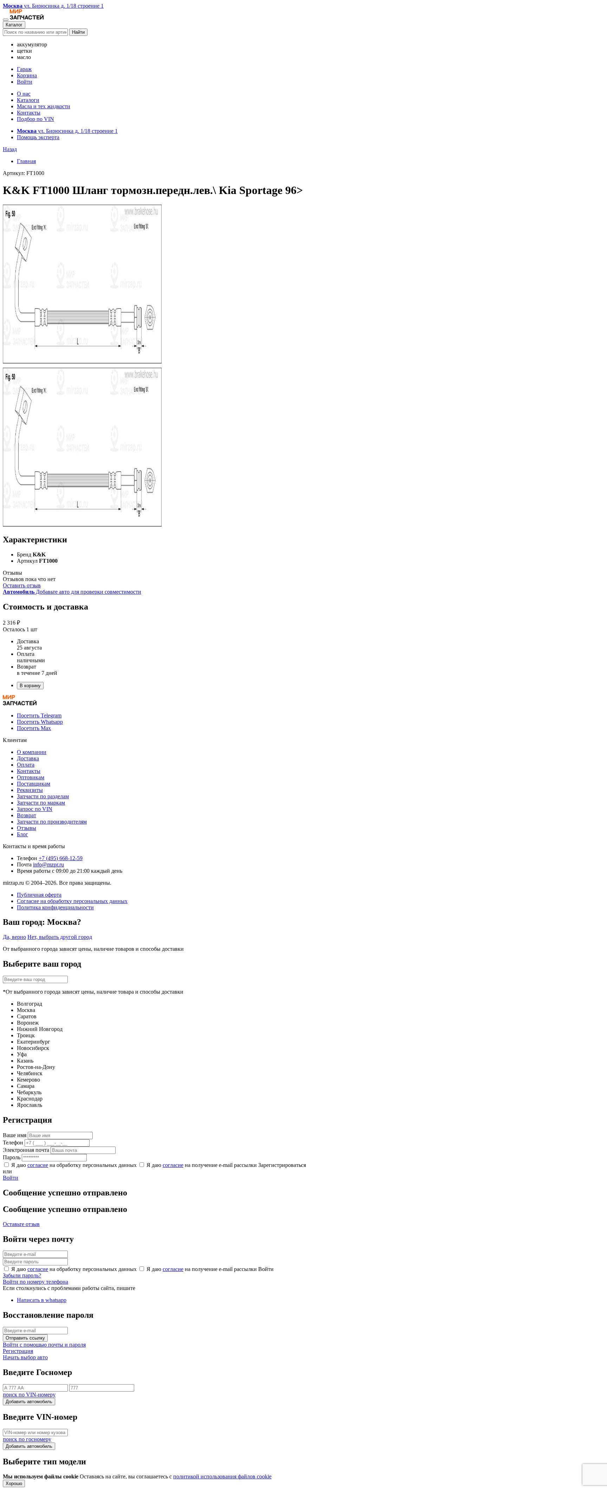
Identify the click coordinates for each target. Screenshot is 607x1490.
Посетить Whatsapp (40, 722)
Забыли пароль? (22, 1275)
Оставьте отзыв (21, 1224)
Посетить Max (34, 728)
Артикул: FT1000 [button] (23, 173)
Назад (10, 149)
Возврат (26, 815)
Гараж (24, 69)
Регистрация (18, 1351)
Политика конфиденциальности (55, 907)
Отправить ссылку (25, 1338)
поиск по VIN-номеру (29, 1395)
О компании (31, 752)
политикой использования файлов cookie (222, 1476)
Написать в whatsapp (41, 1300)
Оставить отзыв (22, 585)
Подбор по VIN (35, 119)
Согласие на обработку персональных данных (72, 901)
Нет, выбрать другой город (59, 937)
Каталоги (28, 100)
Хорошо (14, 1483)
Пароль (11, 1157)
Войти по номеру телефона (35, 1282)
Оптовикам (30, 777)
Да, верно (14, 937)
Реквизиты (30, 790)
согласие (37, 1165)
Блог (22, 834)
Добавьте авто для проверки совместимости (72, 592)
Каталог (14, 24)
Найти (78, 32)
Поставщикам (33, 784)
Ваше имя (14, 1135)
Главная (26, 161)
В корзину (30, 685)
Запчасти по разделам (43, 796)
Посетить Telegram (39, 715)
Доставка (28, 758)
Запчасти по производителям (52, 822)
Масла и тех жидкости (43, 106)
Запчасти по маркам (41, 803)
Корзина (27, 75)
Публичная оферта (39, 895)
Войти (24, 82)
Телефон (13, 1143)
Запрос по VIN (34, 809)
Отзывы (26, 828)
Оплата (25, 765)
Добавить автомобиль (29, 1401)
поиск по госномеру (27, 1439)
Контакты (28, 113)
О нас (24, 94)
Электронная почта (26, 1150)
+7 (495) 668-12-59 (61, 858)
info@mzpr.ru (48, 864)
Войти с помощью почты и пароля (44, 1345)
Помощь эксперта (38, 137)
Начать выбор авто (25, 1357)
